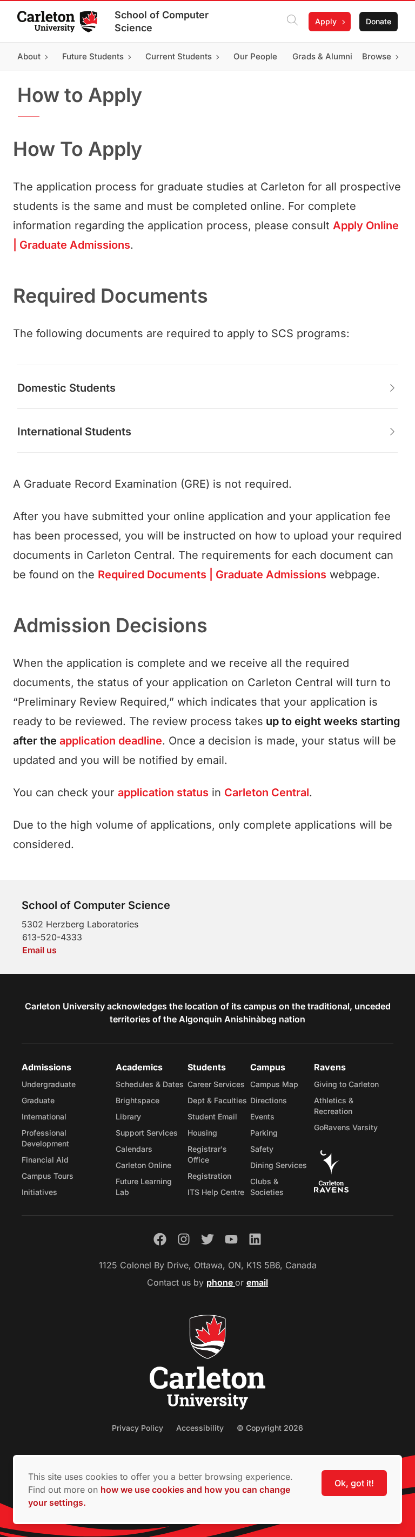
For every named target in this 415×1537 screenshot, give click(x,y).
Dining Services (278, 1165)
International (44, 1116)
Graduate (38, 1100)
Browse (376, 56)
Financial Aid (45, 1159)
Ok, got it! (354, 1483)
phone (220, 1282)
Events (262, 1116)
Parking (264, 1132)
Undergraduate (49, 1084)
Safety (261, 1148)
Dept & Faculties (217, 1100)
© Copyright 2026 (270, 1427)
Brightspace (137, 1100)
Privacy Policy (137, 1427)
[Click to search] (292, 21)
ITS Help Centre (216, 1192)
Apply (326, 21)
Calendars (134, 1148)
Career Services (216, 1084)
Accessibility (200, 1427)
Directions (268, 1100)
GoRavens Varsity (346, 1127)
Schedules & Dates (150, 1084)
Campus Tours (47, 1175)
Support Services (147, 1132)
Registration (209, 1175)
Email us (39, 950)
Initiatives (39, 1192)
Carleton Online (143, 1165)
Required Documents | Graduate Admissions (212, 574)
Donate (378, 21)
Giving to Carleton (346, 1084)
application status (163, 792)
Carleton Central (266, 792)
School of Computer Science (162, 21)
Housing (202, 1132)
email (257, 1282)
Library (128, 1116)
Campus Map (274, 1084)
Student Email (212, 1116)
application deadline (110, 740)
